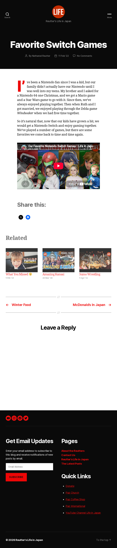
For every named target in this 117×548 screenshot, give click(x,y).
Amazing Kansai (53, 274)
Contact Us (68, 455)
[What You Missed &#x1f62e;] (22, 260)
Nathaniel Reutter (41, 55)
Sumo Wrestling (89, 274)
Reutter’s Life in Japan (75, 459)
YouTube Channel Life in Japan (83, 512)
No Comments (84, 55)
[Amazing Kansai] (58, 260)
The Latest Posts (71, 463)
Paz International (75, 506)
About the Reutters (72, 450)
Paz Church (72, 492)
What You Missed (17, 274)
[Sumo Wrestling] (95, 260)
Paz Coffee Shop (75, 499)
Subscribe (16, 477)
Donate (70, 486)
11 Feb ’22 (63, 55)
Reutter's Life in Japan (29, 539)
